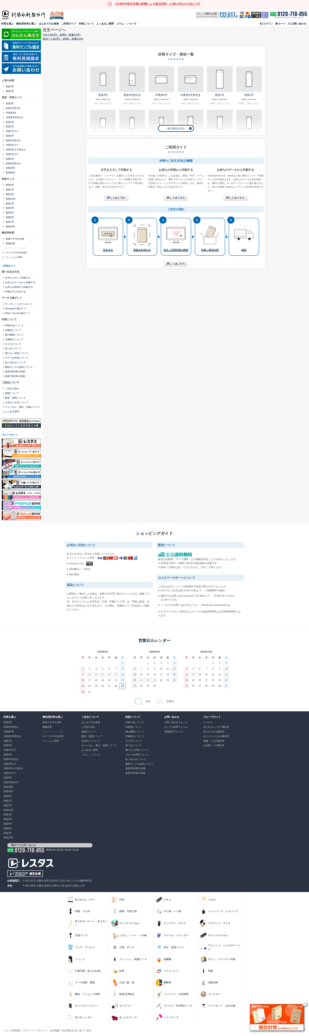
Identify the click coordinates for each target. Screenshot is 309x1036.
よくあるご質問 (105, 23)
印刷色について (13, 330)
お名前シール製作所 (213, 745)
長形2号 (9, 126)
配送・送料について (15, 397)
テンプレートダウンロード (19, 304)
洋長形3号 (10, 112)
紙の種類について (14, 334)
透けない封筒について (16, 353)
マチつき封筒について (16, 357)
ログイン (268, 23)
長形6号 (9, 159)
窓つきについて (13, 348)
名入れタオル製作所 (213, 731)
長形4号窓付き (13, 140)
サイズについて (13, 344)
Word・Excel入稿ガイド (17, 313)
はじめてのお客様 (49, 23)
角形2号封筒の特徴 (15, 376)
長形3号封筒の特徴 (15, 371)
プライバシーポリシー (35, 1030)
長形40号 (10, 172)
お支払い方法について (16, 402)
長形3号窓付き (13, 108)
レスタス (208, 722)
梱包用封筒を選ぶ (26, 23)
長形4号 (9, 135)
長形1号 (9, 122)
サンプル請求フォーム (176, 727)
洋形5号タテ (12, 154)
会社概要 (55, 1030)
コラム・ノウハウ (126, 23)
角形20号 (10, 226)
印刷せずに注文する (15, 291)
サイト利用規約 (12, 1030)
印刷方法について (14, 325)
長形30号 (10, 168)
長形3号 (9, 86)
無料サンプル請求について (19, 367)
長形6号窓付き (13, 163)
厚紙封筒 (10, 243)
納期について (12, 393)
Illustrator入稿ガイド (15, 308)
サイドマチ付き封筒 (16, 252)
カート (282, 23)
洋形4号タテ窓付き (15, 149)
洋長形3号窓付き (14, 117)
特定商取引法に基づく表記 (77, 1030)
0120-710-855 (292, 13)
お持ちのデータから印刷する (20, 282)
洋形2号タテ (12, 131)
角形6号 (9, 217)
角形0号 (9, 185)
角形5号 (9, 212)
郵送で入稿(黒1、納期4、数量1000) (63, 38)
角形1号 (9, 189)
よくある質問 (12, 411)
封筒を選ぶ (7, 23)
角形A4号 (10, 199)
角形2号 (9, 91)
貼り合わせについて (15, 362)
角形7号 (9, 222)
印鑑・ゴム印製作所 (213, 741)
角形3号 (9, 203)
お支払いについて (91, 741)
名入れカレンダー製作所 (216, 727)
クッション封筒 (13, 257)
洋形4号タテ (12, 145)
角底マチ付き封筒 (14, 239)
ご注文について (10, 382)
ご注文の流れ (12, 388)
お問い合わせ (298, 23)
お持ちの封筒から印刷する (19, 287)
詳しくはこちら (116, 197)
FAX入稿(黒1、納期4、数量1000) (61, 34)
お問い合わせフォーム (176, 722)
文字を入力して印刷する (18, 277)
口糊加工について (14, 339)
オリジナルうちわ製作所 (216, 736)
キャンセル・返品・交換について (22, 407)
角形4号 (9, 208)
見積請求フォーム (173, 731)
